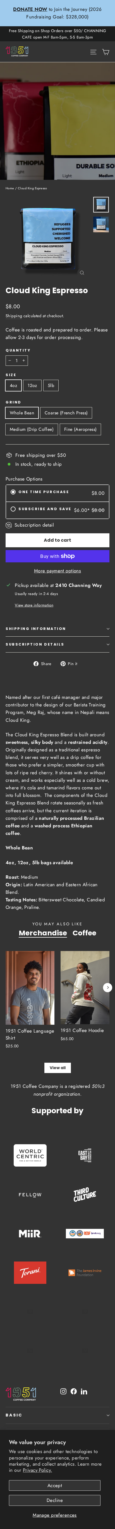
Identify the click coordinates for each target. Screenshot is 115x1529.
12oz (32, 385)
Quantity (18, 350)
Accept (54, 1485)
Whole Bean (22, 413)
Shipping (14, 316)
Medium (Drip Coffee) (32, 429)
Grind (13, 402)
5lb (51, 385)
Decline (55, 1500)
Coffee (84, 933)
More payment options (57, 570)
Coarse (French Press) (66, 413)
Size (11, 375)
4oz (13, 385)
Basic (14, 1415)
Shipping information (36, 628)
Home (10, 188)
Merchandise (43, 933)
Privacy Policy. (37, 1470)
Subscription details (35, 644)
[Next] (107, 987)
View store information (34, 605)
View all (58, 1068)
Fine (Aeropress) (80, 429)
